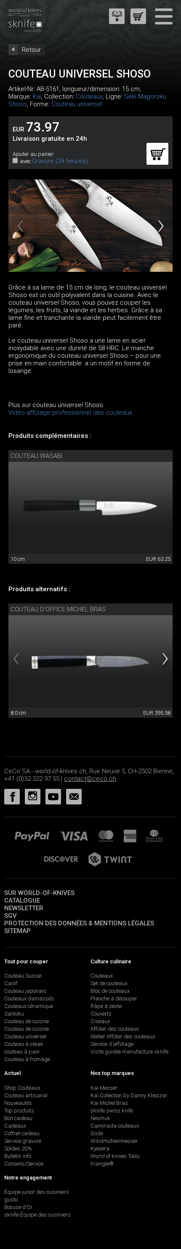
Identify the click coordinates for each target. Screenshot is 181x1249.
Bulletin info (17, 1156)
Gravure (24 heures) (60, 161)
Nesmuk (100, 1118)
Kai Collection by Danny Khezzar (129, 1095)
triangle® (102, 1164)
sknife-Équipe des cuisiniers (37, 1214)
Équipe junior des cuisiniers (36, 1192)
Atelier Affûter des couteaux (122, 1036)
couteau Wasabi (36, 456)
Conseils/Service (23, 1164)
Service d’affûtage (111, 1044)
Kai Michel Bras (109, 1103)
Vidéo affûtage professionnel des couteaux (70, 412)
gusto (11, 1199)
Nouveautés (18, 1103)
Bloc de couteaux (110, 991)
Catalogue (22, 900)
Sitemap (17, 931)
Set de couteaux (109, 983)
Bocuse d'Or (18, 1207)
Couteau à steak (23, 1044)
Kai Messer (103, 1088)
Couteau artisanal (26, 1095)
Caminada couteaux (114, 1126)
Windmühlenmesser (114, 1141)
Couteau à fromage (27, 1059)
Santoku (14, 1013)
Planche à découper (113, 998)
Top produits (19, 1110)
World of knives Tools (115, 1156)
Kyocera (99, 1148)
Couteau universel (76, 104)
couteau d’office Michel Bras (58, 609)
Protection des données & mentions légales (79, 923)
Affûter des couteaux (114, 1029)
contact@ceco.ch (90, 779)
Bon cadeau (18, 1118)
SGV (10, 915)
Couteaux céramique (28, 1006)
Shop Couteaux (22, 1088)
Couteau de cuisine (26, 1021)
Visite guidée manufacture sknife (129, 1051)
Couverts (101, 1013)
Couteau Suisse (22, 976)
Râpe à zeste (106, 1006)
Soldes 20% (18, 1148)
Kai (37, 96)
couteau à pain (22, 1051)
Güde (96, 1133)
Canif (10, 983)
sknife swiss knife (111, 1110)
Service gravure (22, 1141)
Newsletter (23, 908)
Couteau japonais (25, 991)
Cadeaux (15, 1126)
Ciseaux (100, 1021)
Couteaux (89, 96)
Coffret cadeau (22, 1133)
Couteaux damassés (29, 998)
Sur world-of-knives (39, 893)
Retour (31, 50)
